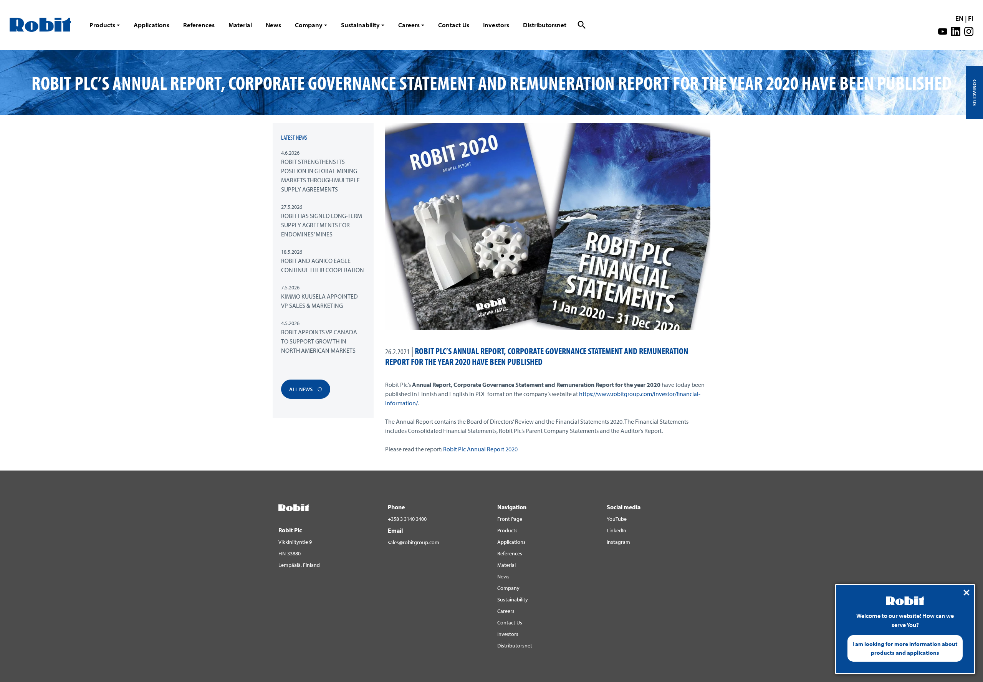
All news (301, 389)
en (959, 18)
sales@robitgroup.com (413, 542)
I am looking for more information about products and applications (905, 648)
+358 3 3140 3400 (407, 518)
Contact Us (453, 25)
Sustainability (360, 25)
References (199, 25)
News (273, 25)
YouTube (617, 518)
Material (240, 25)
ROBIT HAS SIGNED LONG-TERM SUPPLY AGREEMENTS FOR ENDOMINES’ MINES (321, 225)
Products (102, 25)
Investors (496, 25)
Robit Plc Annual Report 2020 (480, 449)
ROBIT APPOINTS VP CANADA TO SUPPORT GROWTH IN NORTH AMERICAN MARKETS (319, 341)
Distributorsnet (544, 25)
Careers (409, 25)
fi (970, 18)
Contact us (975, 92)
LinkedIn (616, 530)
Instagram (618, 541)
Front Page (509, 518)
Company (309, 25)
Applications (151, 25)
